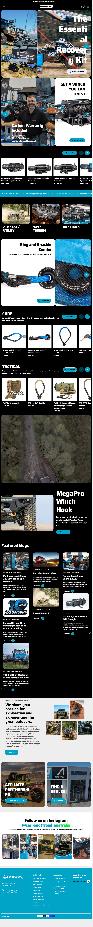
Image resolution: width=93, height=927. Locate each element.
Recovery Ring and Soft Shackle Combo (37, 351)
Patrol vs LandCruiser (44, 573)
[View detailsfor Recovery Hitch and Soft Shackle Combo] (14, 336)
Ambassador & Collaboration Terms (41, 906)
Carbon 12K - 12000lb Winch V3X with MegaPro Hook (12, 179)
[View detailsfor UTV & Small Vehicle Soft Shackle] (65, 336)
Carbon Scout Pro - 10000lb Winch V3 (64, 179)
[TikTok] (16, 891)
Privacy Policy (37, 887)
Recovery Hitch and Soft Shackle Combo (12, 351)
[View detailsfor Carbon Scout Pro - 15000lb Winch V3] (39, 167)
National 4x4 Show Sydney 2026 (73, 577)
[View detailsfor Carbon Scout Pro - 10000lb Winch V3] (65, 167)
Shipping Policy (37, 893)
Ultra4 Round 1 (41, 613)
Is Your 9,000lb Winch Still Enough (75, 618)
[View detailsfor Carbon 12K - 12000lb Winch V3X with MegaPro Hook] (13, 167)
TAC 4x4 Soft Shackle (36, 403)
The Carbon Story (38, 881)
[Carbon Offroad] (46, 6)
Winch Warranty (37, 884)
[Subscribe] (88, 881)
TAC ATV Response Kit (11, 403)
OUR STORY (11, 752)
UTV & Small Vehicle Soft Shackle (63, 351)
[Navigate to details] (27, 221)
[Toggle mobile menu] (20, 6)
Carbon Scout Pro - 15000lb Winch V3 (38, 179)
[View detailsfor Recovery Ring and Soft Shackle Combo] (39, 336)
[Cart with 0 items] (88, 6)
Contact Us (36, 902)
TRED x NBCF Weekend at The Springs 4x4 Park (16, 676)
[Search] (81, 6)
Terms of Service (38, 896)
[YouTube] (12, 891)
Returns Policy (37, 890)
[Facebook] (3, 891)
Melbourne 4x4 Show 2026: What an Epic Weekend (14, 578)
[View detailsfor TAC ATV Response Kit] (14, 389)
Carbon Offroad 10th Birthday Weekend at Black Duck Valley (14, 625)
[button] (88, 6)
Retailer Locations (38, 899)
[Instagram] (8, 891)
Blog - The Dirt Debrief (39, 879)
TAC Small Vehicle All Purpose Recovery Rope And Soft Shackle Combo (65, 406)
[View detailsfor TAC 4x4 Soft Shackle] (39, 389)
